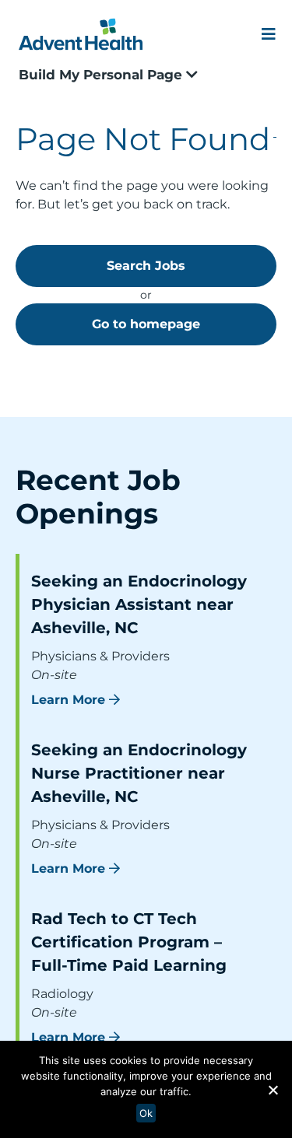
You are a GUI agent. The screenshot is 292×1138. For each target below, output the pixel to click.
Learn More (68, 699)
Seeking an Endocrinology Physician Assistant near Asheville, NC (139, 604)
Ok (146, 1113)
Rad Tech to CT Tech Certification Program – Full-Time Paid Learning (129, 942)
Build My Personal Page (102, 74)
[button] (272, 1090)
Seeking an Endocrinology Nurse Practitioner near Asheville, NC (139, 773)
